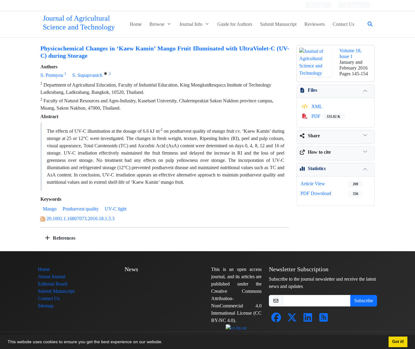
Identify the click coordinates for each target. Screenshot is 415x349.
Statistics (317, 168)
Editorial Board (52, 284)
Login (320, 5)
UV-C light (115, 209)
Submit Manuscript (278, 24)
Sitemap (45, 306)
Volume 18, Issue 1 (350, 53)
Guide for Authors (234, 24)
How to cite (319, 152)
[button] (165, 343)
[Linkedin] (307, 319)
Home (136, 24)
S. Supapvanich (87, 75)
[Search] (367, 24)
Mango (50, 209)
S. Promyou (51, 75)
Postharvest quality (81, 209)
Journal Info (191, 24)
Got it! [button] (398, 342)
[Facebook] (276, 319)
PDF (325, 116)
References (63, 238)
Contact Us (343, 24)
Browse (157, 24)
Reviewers (314, 24)
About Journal (51, 276)
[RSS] (323, 319)
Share (314, 136)
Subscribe (363, 300)
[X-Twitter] (292, 319)
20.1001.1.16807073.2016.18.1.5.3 (80, 218)
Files (312, 90)
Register (357, 5)
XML (316, 106)
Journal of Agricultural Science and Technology (79, 22)
